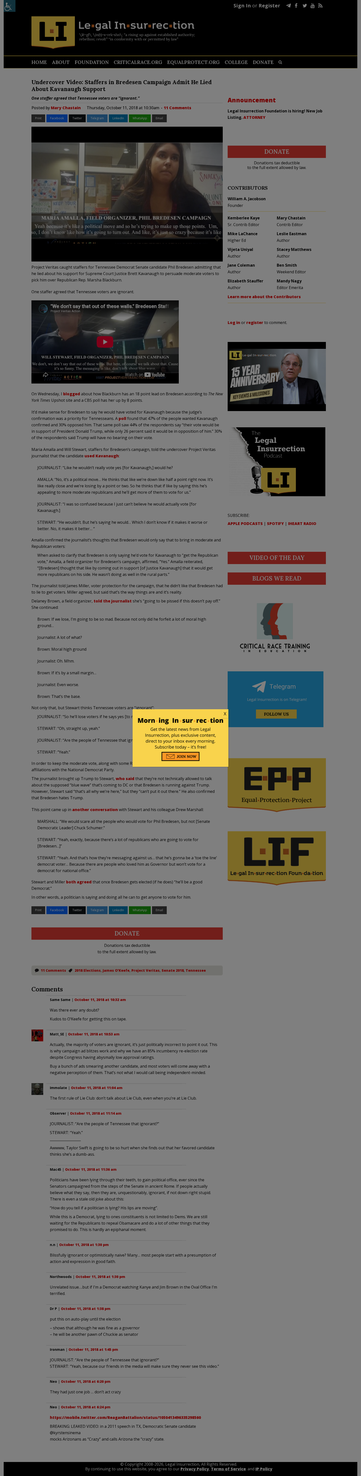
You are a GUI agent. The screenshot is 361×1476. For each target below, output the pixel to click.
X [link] (225, 714)
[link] (180, 714)
